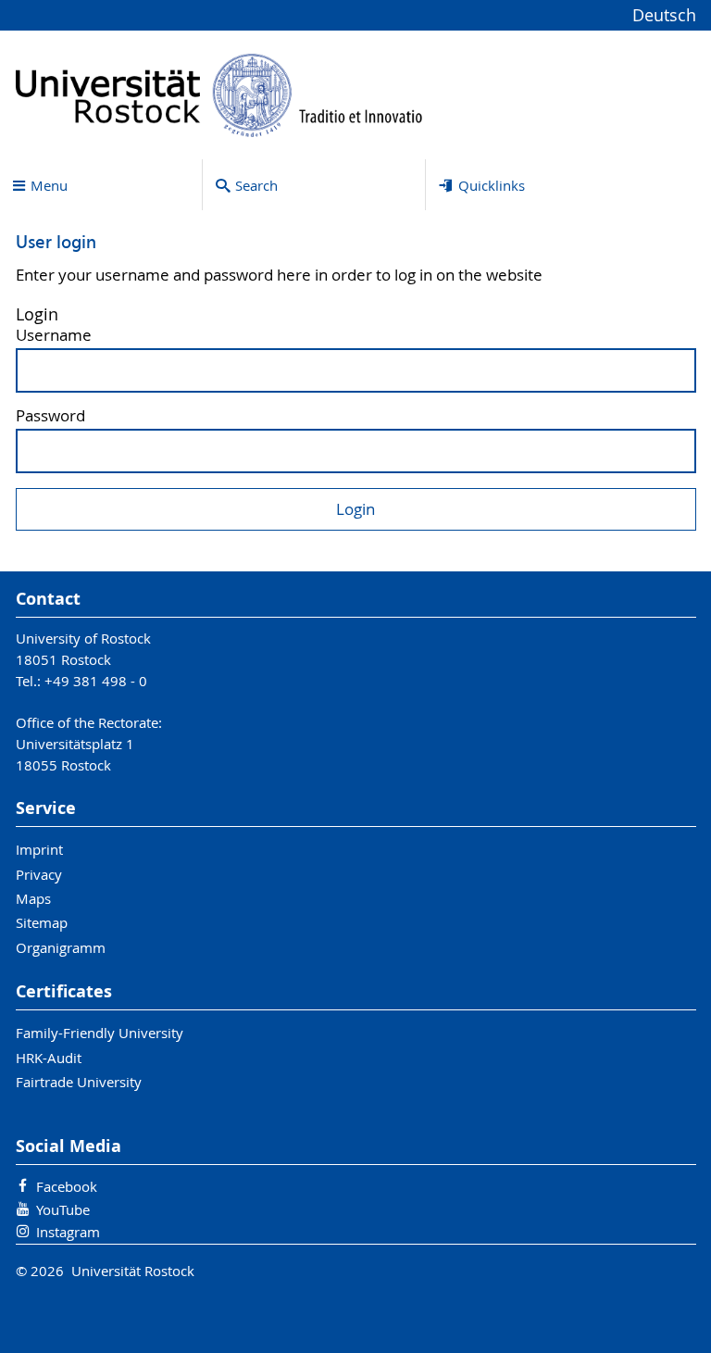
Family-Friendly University (99, 1032)
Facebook (66, 1186)
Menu (49, 185)
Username (54, 336)
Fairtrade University (79, 1081)
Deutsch (664, 15)
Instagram (68, 1231)
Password (50, 416)
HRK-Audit (48, 1057)
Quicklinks (491, 185)
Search (256, 185)
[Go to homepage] (219, 95)
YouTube (63, 1209)
